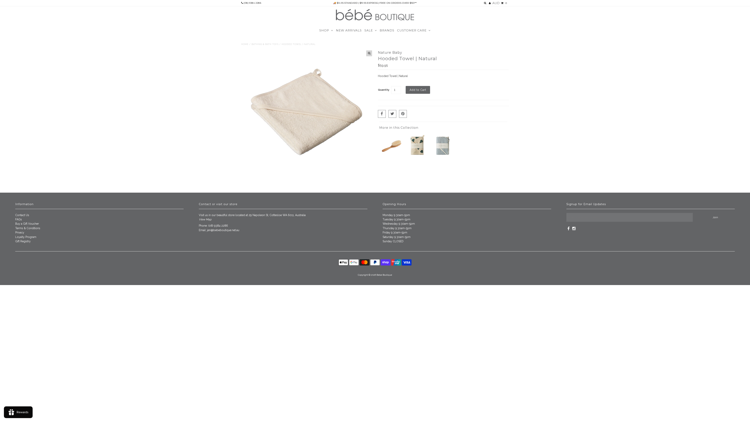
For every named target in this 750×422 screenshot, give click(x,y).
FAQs (18, 219)
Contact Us (22, 215)
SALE (368, 30)
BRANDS (387, 30)
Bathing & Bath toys (265, 44)
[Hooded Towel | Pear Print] (417, 157)
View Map (205, 219)
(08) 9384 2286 (252, 2)
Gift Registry (23, 241)
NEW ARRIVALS (349, 30)
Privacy (19, 232)
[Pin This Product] (403, 114)
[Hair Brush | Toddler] (391, 157)
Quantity (383, 89)
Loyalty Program (25, 237)
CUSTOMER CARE (412, 30)
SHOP (324, 30)
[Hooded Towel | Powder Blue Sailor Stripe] (442, 157)
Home (244, 44)
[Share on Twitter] (392, 114)
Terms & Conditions (27, 228)
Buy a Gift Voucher (27, 223)
